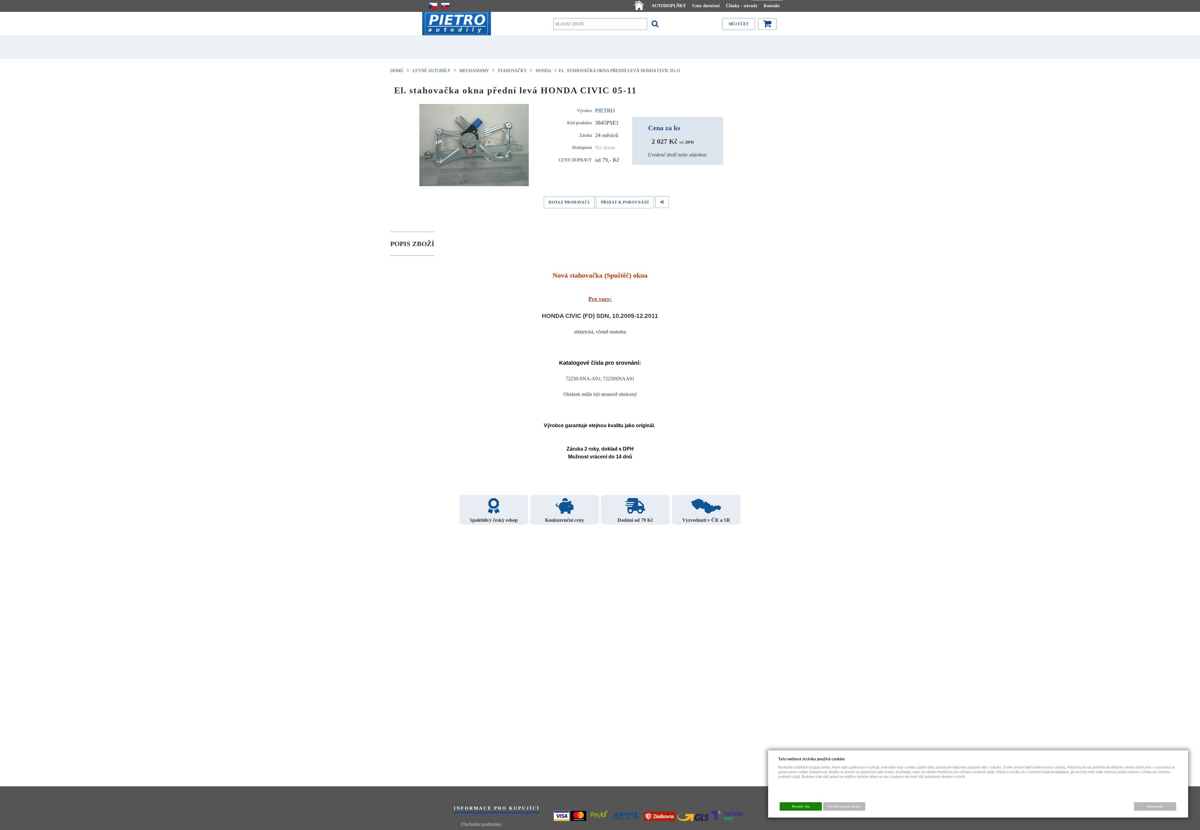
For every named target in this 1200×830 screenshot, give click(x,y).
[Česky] (433, 6)
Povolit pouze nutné (844, 806)
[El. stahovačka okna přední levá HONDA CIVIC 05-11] (474, 145)
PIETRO (605, 110)
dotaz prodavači (569, 202)
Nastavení (1155, 806)
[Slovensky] (445, 6)
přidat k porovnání (625, 202)
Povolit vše (801, 806)
